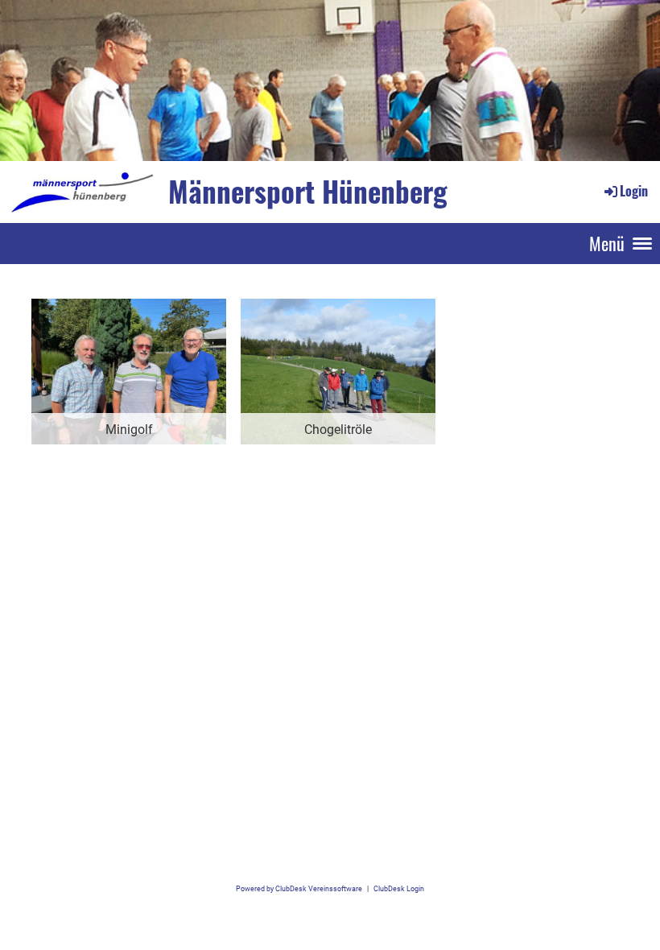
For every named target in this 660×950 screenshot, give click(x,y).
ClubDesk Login (398, 888)
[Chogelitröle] (338, 370)
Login (634, 190)
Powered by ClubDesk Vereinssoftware (299, 888)
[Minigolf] (128, 370)
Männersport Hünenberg (308, 191)
